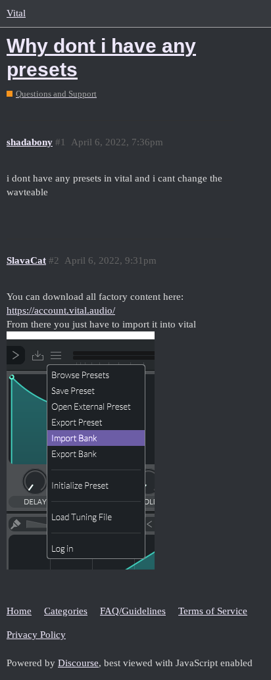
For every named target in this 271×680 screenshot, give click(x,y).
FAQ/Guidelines (133, 611)
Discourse (78, 663)
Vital (16, 13)
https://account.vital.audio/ (61, 310)
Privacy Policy (36, 634)
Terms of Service (212, 611)
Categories (65, 611)
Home (19, 611)
